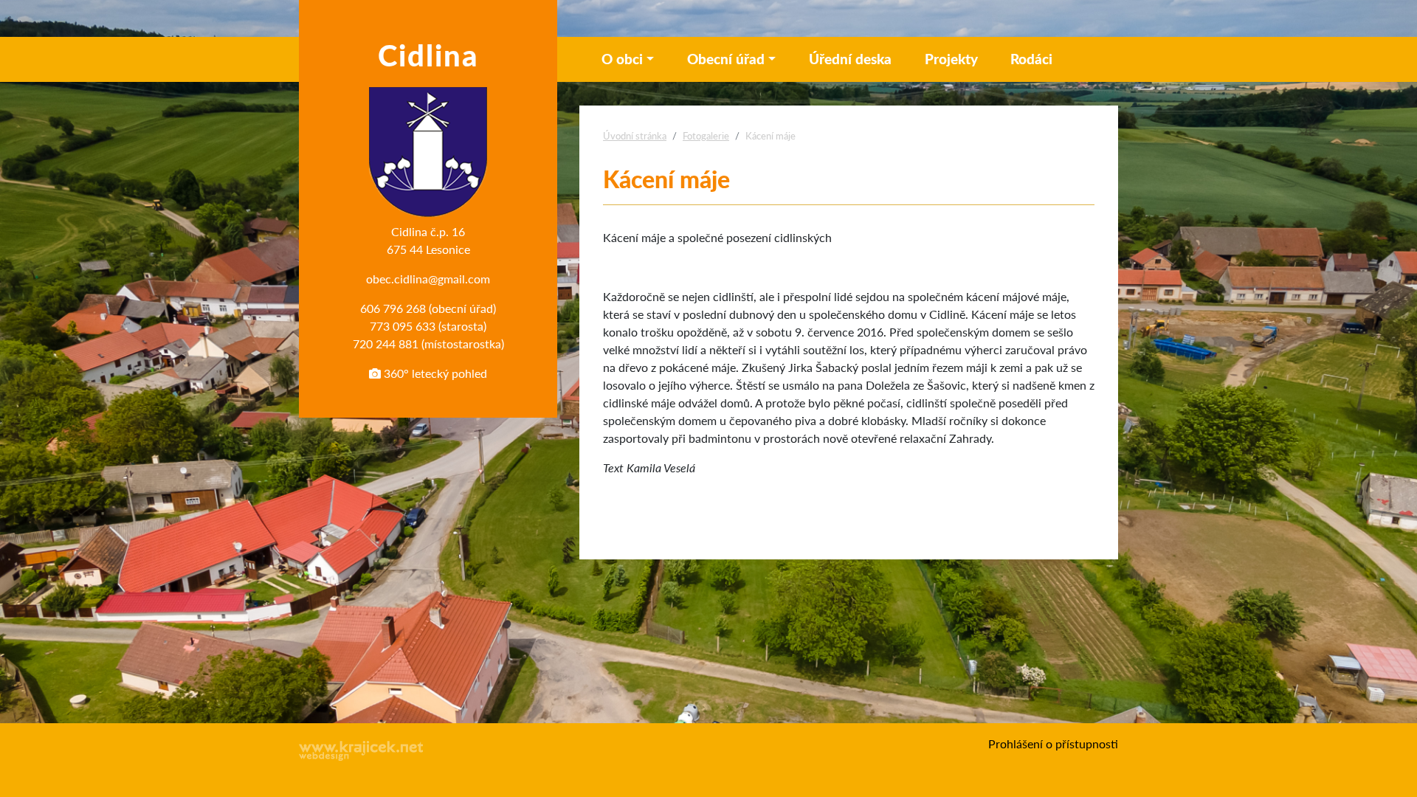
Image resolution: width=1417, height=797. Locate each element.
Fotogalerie (706, 135)
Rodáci (1031, 59)
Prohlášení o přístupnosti (1053, 743)
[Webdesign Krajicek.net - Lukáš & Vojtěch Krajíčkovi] (361, 751)
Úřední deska (850, 59)
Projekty (951, 59)
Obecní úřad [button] (726, 59)
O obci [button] (622, 59)
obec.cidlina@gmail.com (428, 278)
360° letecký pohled (434, 373)
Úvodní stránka (634, 135)
